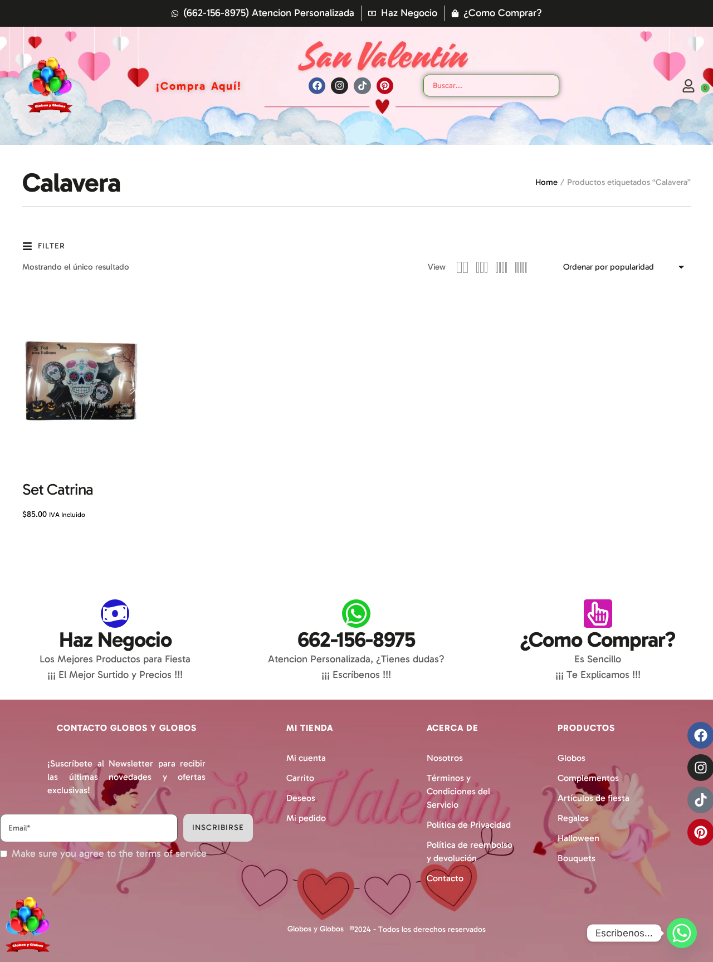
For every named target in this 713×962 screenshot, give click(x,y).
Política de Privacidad (469, 824)
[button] (681, 913)
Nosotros (445, 758)
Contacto (445, 878)
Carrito (300, 778)
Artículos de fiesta (593, 798)
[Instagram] (339, 86)
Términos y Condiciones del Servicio (458, 791)
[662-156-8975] (356, 613)
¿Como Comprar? (598, 639)
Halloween (578, 838)
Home (546, 182)
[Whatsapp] (682, 933)
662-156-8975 (356, 639)
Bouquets (576, 858)
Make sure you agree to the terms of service (109, 854)
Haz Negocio (115, 639)
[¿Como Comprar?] (598, 613)
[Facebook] (317, 86)
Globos (571, 758)
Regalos (573, 818)
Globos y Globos (315, 929)
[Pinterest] (385, 86)
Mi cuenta (306, 758)
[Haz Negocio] (115, 613)
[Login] (688, 85)
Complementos (588, 778)
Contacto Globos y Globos (127, 727)
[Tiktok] (362, 86)
